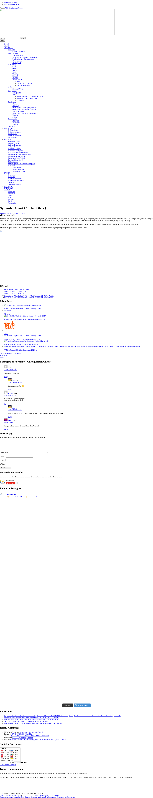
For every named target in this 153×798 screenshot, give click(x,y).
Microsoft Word (17, 89)
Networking (12, 65)
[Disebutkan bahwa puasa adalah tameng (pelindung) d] (107, 510)
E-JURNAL (8, 186)
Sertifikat (11, 199)
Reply (6, 377)
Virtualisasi (16, 81)
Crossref (15, 104)
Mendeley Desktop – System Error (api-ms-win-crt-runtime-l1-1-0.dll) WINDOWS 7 (38, 739)
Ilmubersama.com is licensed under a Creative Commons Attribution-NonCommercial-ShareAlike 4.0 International (37, 797)
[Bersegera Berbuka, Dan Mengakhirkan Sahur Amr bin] (46, 516)
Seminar (11, 182)
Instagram (15, 121)
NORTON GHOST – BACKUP (15, 291)
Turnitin (15, 115)
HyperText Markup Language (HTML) (30, 96)
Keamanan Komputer (15, 151)
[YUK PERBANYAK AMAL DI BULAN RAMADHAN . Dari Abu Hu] (76, 610)
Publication (12, 102)
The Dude (15, 74)
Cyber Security (17, 61)
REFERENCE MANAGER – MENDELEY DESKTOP (30, 736)
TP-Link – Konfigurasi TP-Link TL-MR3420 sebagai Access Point (26, 721)
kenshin (10, 393)
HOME (6, 44)
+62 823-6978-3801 (10, 2)
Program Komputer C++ (16, 160)
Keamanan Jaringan (14, 149)
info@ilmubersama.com (12, 4)
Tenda (14, 72)
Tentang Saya (12, 203)
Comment (4, 453)
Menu (2, 40)
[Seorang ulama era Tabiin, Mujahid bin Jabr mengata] (15, 566)
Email (2, 460)
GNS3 (14, 70)
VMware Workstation (24, 85)
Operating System (6, 353)
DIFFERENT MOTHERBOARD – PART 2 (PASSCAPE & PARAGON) (29, 297)
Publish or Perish (18, 111)
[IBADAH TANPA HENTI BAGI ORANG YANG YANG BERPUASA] (138, 514)
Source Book (12, 137)
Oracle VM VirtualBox (24, 83)
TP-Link (15, 76)
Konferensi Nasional (15, 179)
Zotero (14, 117)
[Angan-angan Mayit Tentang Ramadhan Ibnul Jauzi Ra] (138, 542)
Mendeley (15, 106)
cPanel (14, 68)
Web (14, 94)
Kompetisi (11, 177)
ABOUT (7, 190)
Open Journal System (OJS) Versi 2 (24, 108)
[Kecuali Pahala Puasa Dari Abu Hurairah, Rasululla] (107, 550)
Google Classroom (18, 51)
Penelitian (11, 193)
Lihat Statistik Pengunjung (8, 765)
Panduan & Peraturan (15, 136)
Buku (10, 197)
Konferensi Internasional (16, 180)
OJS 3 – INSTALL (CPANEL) (22, 734)
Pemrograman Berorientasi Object (19, 154)
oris (13, 380)
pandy (10, 420)
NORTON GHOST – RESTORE (15, 293)
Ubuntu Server (17, 79)
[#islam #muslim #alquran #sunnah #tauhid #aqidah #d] (107, 658)
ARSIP (6, 46)
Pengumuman (12, 134)
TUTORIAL (8, 48)
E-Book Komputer (14, 132)
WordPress (20, 100)
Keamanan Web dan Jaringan (18, 152)
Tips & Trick (12, 126)
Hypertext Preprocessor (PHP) (27, 98)
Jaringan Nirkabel (14, 147)
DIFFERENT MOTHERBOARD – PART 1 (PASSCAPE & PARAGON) (29, 295)
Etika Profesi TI (13, 143)
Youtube (15, 124)
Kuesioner (11, 165)
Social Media (12, 119)
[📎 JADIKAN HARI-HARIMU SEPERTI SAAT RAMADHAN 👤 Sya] (46, 611)
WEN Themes (39, 795)
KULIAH (7, 139)
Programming (12, 91)
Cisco (14, 66)
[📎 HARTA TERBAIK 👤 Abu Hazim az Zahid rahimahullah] (107, 617)
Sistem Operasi (13, 162)
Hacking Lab (16, 63)
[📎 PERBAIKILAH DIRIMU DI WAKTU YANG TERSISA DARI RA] (15, 614)
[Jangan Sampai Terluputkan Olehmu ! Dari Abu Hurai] (46, 546)
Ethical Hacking (13, 53)
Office (10, 87)
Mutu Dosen (16, 167)
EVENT (7, 173)
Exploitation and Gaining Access (23, 59)
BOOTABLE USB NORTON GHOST (17, 289)
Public (10, 201)
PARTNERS (8, 188)
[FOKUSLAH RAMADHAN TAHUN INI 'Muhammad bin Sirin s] (15, 516)
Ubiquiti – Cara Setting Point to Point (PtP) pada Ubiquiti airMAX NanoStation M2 (31, 719)
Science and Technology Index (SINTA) (25, 113)
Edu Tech (11, 50)
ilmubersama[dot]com (52, 795)
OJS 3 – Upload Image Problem (22, 738)
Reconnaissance (17, 55)
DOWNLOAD (9, 128)
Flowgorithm (16, 93)
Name (2, 456)
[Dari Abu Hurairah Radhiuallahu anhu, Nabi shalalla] (76, 544)
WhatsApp (16, 122)
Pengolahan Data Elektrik (16, 158)
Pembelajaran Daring (19, 171)
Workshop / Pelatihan (15, 184)
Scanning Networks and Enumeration (24, 57)
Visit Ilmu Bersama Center (14, 8)
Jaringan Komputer (14, 145)
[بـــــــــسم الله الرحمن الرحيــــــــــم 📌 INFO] (138, 624)
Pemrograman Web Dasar (16, 156)
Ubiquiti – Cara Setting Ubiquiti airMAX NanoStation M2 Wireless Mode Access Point (33, 723)
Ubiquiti (15, 78)
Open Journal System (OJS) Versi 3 (24, 109)
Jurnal (10, 195)
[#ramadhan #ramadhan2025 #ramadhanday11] (76, 503)
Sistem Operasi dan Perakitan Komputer (21, 164)
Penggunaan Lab (18, 169)
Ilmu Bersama (20, 213)
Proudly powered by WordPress (10, 795)
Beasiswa (11, 175)
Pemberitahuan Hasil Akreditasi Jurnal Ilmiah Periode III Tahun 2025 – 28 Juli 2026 (31, 718)
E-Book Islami (13, 130)
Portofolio (11, 192)
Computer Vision (14, 141)
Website (2, 464)
